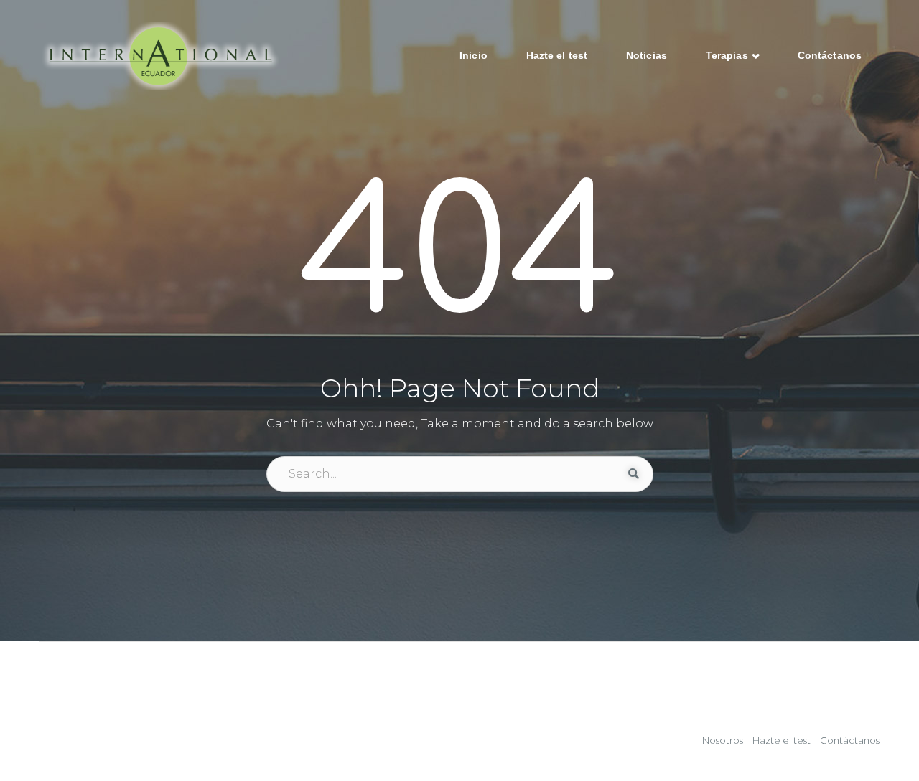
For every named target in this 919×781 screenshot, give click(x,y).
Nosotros (722, 740)
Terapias (728, 55)
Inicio (474, 55)
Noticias (646, 55)
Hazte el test (556, 55)
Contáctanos (830, 55)
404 (460, 256)
